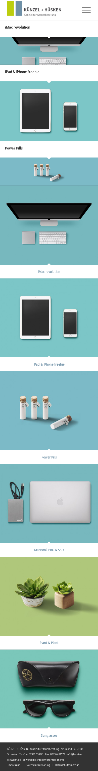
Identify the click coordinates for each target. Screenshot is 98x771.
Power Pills (14, 147)
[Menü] (84, 10)
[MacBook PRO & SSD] (49, 503)
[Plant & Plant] (49, 596)
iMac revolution (17, 27)
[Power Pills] (49, 172)
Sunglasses (49, 735)
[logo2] (40, 10)
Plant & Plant (49, 642)
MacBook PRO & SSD (49, 549)
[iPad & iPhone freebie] (49, 111)
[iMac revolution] (49, 51)
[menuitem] (84, 10)
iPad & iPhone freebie (22, 71)
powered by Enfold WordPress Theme (43, 759)
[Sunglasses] (49, 689)
